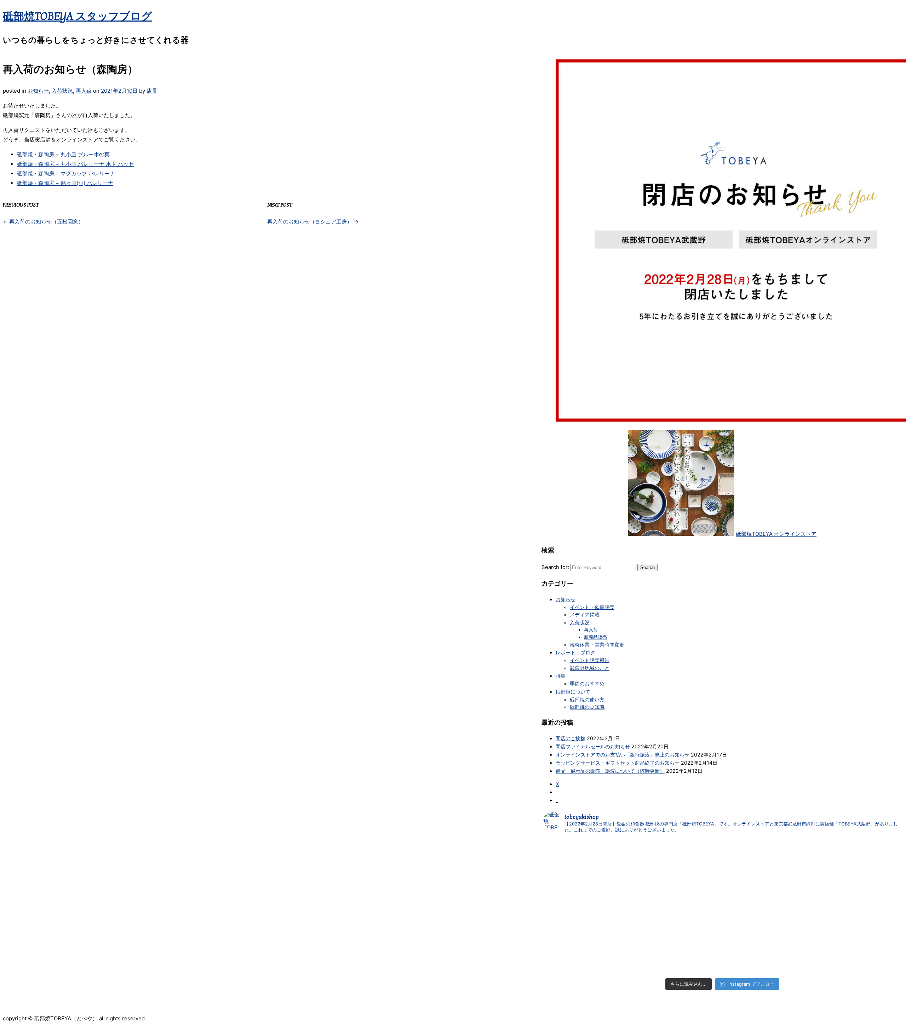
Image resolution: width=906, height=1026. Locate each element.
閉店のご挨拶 (570, 738)
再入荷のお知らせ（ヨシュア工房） (313, 221)
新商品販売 (595, 637)
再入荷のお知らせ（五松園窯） (43, 221)
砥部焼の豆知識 (587, 707)
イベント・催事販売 (592, 607)
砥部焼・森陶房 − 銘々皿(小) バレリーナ (65, 183)
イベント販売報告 (589, 660)
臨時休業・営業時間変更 (597, 645)
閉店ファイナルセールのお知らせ (593, 746)
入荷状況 (62, 90)
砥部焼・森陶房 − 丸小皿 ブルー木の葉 (63, 154)
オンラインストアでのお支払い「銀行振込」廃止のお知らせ (622, 755)
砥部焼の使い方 (587, 699)
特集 (561, 676)
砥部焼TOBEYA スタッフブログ (77, 16)
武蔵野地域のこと (589, 668)
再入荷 (84, 90)
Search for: (555, 567)
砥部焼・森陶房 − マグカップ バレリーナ (66, 173)
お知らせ (38, 90)
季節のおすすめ (587, 683)
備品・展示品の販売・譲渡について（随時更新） (610, 771)
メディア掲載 (585, 615)
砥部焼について (573, 692)
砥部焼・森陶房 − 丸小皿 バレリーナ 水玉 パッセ (75, 164)
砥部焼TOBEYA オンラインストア (776, 534)
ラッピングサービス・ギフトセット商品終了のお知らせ (618, 763)
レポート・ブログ (575, 652)
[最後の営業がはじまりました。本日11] (722, 872)
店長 (152, 90)
